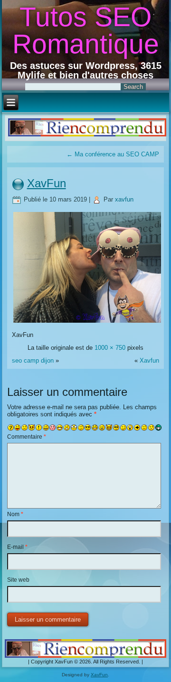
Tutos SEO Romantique (85, 30)
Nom (15, 514)
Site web (18, 579)
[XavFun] (87, 322)
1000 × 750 (110, 347)
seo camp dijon (33, 360)
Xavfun (149, 360)
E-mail (17, 547)
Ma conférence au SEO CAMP (112, 154)
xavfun (124, 199)
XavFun (46, 183)
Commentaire (26, 436)
